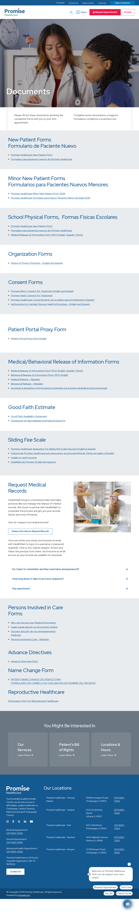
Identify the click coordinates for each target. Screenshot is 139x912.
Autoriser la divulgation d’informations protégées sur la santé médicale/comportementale (59, 388)
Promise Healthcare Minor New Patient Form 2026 (38, 193)
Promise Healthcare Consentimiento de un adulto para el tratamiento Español (52, 299)
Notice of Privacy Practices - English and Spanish (37, 263)
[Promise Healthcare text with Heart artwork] (14, 12)
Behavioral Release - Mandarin (27, 383)
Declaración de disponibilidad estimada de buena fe (38, 420)
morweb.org (24, 895)
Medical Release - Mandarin (25, 379)
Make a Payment (122, 3)
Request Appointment (106, 12)
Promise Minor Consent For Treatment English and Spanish (42, 291)
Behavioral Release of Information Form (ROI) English (39, 375)
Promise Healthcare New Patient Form (31, 154)
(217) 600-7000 (14, 833)
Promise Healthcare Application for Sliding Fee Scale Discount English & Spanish (53, 448)
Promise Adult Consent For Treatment (32, 295)
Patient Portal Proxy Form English (29, 338)
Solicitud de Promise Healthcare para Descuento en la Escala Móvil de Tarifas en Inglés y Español (62, 453)
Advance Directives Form (24, 661)
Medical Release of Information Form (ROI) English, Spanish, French (47, 234)
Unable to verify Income (24, 457)
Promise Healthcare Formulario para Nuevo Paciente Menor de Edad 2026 (50, 197)
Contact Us (15, 871)
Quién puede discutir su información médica (34, 627)
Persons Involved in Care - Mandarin (30, 639)
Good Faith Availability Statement (29, 416)
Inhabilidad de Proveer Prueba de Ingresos (33, 461)
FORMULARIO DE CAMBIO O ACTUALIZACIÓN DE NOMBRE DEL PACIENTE (53, 683)
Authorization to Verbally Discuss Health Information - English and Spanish (50, 304)
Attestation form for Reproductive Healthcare (33, 701)
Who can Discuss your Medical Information (33, 622)
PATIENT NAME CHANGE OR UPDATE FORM (36, 679)
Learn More (24, 755)
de (41, 159)
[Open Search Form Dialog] (71, 12)
